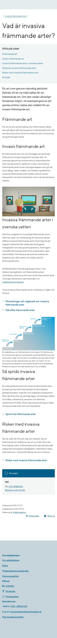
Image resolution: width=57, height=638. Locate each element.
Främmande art (9, 54)
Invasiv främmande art (13, 58)
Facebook (10, 591)
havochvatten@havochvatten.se (26, 611)
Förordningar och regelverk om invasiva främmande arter (28, 303)
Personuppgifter (10, 576)
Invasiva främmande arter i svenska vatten (22, 63)
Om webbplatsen (11, 560)
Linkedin (10, 586)
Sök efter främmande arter (20, 310)
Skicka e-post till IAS (15, 490)
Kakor (5, 565)
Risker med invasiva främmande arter (20, 72)
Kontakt (6, 77)
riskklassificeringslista (12, 282)
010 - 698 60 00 (19, 606)
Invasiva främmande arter (15, 16)
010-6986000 (16, 486)
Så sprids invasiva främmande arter (19, 68)
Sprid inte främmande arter (21, 414)
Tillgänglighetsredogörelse (15, 571)
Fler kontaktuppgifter (13, 617)
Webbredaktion (19, 512)
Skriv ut (51, 516)
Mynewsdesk (12, 596)
